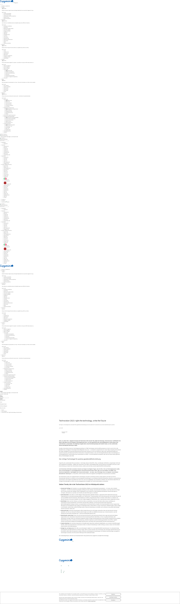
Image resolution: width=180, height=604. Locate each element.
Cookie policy (63, 556)
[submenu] (5, 283)
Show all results (2, 407)
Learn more (4, 12)
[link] (9, 2)
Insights (5, 8)
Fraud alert (62, 557)
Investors (62, 549)
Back (6, 70)
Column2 (62, 585)
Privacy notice (65, 589)
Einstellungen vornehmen (113, 597)
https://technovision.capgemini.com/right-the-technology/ (96, 535)
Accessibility (62, 551)
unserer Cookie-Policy (92, 601)
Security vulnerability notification (65, 554)
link (2, 8)
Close (1, 396)
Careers (5, 60)
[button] (5, 201)
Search (1, 391)
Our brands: (61, 563)
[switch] (0, 136)
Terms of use (63, 550)
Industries (5, 20)
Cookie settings (63, 555)
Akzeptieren (113, 594)
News (4, 80)
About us (5, 94)
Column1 (62, 574)
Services (5, 45)
